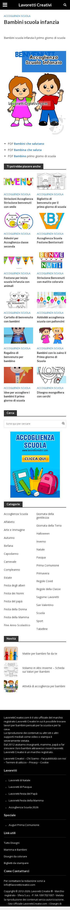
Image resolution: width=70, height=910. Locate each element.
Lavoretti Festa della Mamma (26, 800)
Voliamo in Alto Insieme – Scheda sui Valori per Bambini (43, 669)
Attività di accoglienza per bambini (43, 686)
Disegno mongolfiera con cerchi (50, 394)
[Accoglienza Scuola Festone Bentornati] (51, 220)
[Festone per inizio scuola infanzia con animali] (18, 260)
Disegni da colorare (15, 856)
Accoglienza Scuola (17, 16)
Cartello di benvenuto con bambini (18, 319)
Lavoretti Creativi (35, 4)
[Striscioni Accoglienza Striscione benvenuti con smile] (18, 181)
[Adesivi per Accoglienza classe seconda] (18, 220)
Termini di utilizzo (16, 762)
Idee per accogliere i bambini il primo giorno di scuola (17, 396)
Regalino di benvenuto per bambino (13, 356)
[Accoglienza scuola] (35, 465)
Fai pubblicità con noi (53, 758)
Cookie (44, 762)
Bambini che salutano (29, 143)
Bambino (20, 156)
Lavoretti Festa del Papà (23, 793)
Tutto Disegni (11, 843)
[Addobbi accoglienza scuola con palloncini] (51, 300)
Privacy (33, 762)
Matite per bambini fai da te (39, 653)
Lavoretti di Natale (19, 780)
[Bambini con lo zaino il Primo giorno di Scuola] (51, 335)
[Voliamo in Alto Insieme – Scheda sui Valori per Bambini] (11, 670)
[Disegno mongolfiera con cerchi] (51, 375)
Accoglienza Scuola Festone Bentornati (50, 240)
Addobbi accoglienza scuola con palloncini (50, 319)
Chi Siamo (33, 758)
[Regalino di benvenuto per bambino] (18, 335)
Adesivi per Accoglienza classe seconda (16, 242)
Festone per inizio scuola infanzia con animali (17, 281)
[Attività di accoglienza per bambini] (11, 686)
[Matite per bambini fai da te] (11, 654)
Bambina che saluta (28, 150)
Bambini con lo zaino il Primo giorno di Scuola (51, 356)
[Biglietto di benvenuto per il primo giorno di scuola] (51, 181)
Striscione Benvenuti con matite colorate (51, 280)
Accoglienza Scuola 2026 (23, 807)
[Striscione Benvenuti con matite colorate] (51, 260)
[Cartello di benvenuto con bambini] (18, 300)
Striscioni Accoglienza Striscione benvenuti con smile (18, 202)
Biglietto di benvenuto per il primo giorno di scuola (51, 202)
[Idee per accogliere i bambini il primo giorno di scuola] (18, 375)
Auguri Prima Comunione (24, 825)
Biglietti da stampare (16, 863)
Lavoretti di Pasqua (20, 787)
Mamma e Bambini (15, 849)
